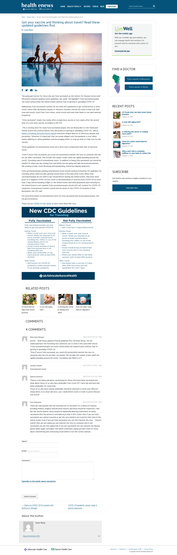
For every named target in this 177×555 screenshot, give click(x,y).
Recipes (87, 6)
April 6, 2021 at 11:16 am (90, 365)
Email (30, 451)
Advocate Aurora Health (46, 133)
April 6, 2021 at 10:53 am (90, 337)
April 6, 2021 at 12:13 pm (90, 376)
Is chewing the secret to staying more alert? (65, 310)
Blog (102, 6)
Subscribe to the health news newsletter (39, 481)
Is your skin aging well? (131, 122)
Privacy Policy (148, 549)
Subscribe (112, 6)
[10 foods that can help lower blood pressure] (29, 299)
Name (25, 441)
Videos (95, 6)
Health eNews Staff (135, 549)
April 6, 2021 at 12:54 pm (90, 402)
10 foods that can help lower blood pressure (28, 310)
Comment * (26, 460)
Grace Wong (28, 30)
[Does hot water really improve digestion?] (83, 299)
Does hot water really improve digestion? (134, 142)
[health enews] (37, 7)
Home (63, 6)
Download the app (122, 51)
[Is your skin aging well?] (47, 299)
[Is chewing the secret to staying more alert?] (65, 299)
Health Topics (73, 6)
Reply (100, 337)
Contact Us (122, 549)
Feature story (31, 17)
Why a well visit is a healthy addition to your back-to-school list (136, 152)
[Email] (99, 536)
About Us (114, 549)
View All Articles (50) (31, 536)
